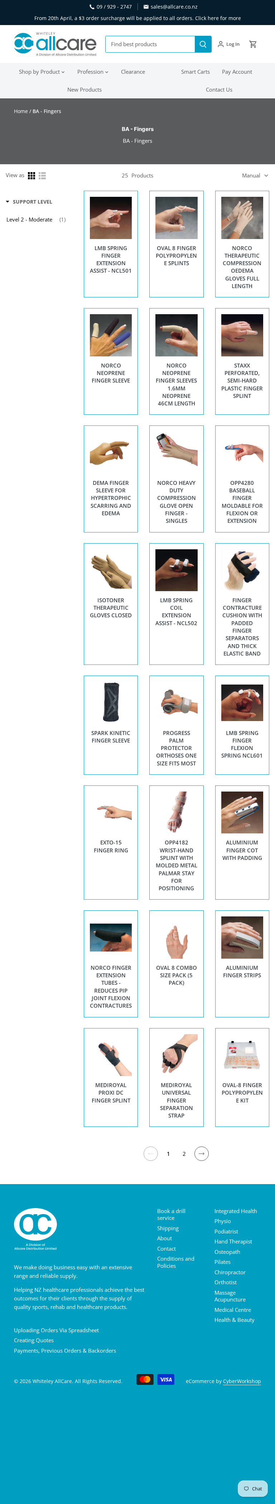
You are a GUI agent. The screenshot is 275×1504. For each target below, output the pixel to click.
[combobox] (150, 44)
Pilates (222, 1261)
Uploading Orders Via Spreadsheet (56, 1330)
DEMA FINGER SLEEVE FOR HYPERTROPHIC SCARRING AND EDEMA (111, 498)
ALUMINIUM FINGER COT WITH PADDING (242, 850)
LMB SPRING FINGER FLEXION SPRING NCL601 (242, 744)
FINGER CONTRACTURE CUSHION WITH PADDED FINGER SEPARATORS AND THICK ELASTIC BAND (242, 627)
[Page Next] (201, 1153)
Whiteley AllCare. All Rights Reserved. (77, 1381)
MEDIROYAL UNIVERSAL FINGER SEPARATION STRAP (176, 1100)
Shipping (168, 1228)
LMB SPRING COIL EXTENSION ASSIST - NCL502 (176, 612)
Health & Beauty (234, 1319)
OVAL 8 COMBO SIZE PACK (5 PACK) (176, 975)
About (164, 1238)
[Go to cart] (253, 44)
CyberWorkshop (242, 1381)
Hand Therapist (233, 1241)
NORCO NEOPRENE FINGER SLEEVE (111, 373)
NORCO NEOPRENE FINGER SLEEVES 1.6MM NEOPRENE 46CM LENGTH (176, 384)
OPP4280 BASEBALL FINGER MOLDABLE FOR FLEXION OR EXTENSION (242, 501)
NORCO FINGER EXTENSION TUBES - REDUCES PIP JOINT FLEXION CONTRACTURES (111, 986)
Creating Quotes (34, 1340)
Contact (166, 1248)
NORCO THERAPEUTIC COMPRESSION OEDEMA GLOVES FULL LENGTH (242, 266)
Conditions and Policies (175, 1262)
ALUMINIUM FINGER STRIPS (242, 971)
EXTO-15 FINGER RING (111, 846)
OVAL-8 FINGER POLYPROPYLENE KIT (242, 1092)
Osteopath (227, 1251)
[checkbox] (36, 219)
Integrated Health (235, 1211)
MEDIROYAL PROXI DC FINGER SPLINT (111, 1092)
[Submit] (203, 44)
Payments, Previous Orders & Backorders (65, 1350)
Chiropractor (230, 1272)
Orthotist (225, 1282)
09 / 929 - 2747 (114, 6)
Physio (222, 1221)
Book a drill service (171, 1214)
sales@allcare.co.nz (174, 6)
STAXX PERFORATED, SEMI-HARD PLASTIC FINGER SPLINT (242, 380)
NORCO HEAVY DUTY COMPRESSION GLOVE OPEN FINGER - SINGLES (176, 501)
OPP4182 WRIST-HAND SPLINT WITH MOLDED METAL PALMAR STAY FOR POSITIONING (176, 865)
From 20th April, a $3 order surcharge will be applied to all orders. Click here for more (137, 18)
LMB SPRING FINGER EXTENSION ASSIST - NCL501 (111, 259)
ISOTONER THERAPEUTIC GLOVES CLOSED (111, 608)
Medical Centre (232, 1309)
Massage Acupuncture (230, 1296)
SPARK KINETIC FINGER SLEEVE (110, 736)
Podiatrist (226, 1231)
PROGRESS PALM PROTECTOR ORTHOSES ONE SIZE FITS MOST (176, 748)
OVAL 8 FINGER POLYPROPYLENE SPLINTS (176, 255)
